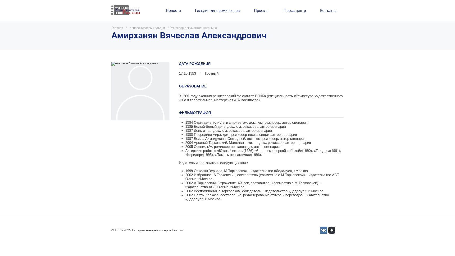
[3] (323, 230)
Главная (117, 28)
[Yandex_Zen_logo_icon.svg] (331, 230)
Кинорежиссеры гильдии (147, 28)
